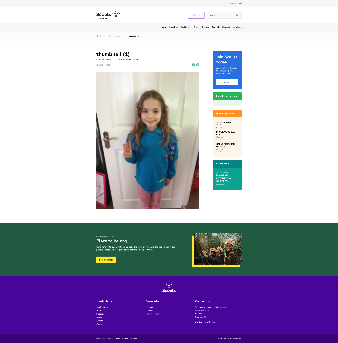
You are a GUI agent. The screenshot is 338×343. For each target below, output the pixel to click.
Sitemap (150, 307)
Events (205, 27)
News (196, 27)
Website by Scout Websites (229, 338)
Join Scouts (196, 15)
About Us (173, 27)
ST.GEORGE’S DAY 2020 (113, 36)
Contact (226, 27)
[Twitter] (197, 64)
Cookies (232, 4)
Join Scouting (102, 307)
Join (240, 4)
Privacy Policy (152, 313)
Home (163, 27)
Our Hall (216, 27)
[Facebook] (193, 64)
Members (237, 27)
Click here (211, 322)
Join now (227, 82)
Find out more (106, 259)
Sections (185, 27)
